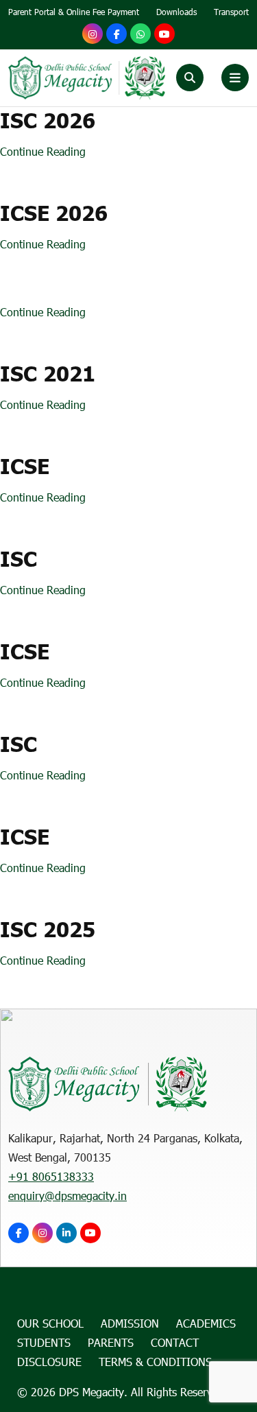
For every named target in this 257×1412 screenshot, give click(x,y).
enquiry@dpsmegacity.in (67, 1195)
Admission (130, 1323)
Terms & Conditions (155, 1361)
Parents (111, 1342)
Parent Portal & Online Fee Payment (73, 11)
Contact (175, 1342)
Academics (206, 1323)
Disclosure (49, 1361)
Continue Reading (43, 151)
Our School (50, 1323)
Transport (231, 11)
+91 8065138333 (51, 1176)
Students (44, 1342)
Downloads (176, 11)
